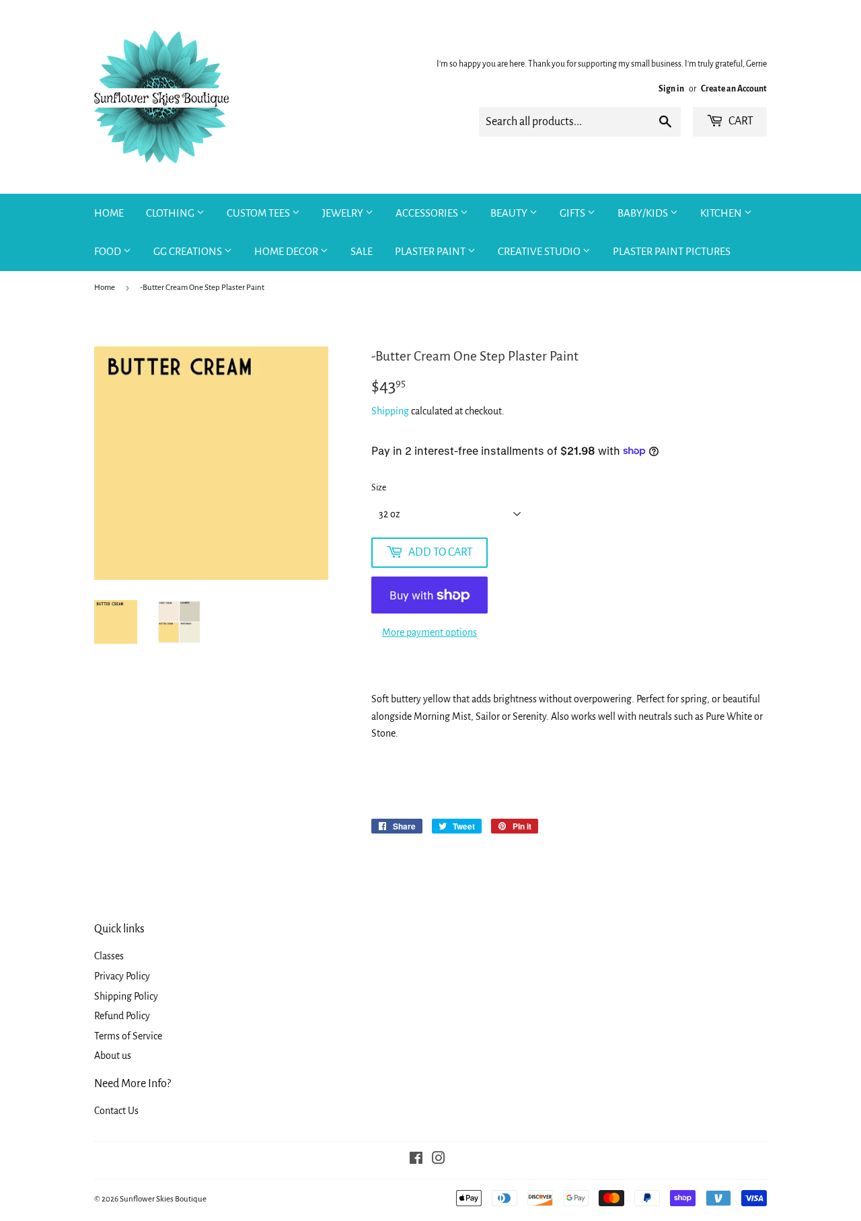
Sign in (671, 89)
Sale (361, 251)
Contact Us (116, 1110)
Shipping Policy (126, 996)
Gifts (573, 213)
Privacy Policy (122, 976)
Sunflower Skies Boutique (163, 1199)
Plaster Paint (431, 251)
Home (109, 213)
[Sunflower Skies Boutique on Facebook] (416, 1159)
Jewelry (343, 213)
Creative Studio (540, 251)
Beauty (509, 213)
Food (108, 251)
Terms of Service (128, 1036)
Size (378, 487)
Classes (109, 956)
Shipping (390, 411)
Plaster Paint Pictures (672, 251)
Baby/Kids (643, 213)
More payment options (429, 632)
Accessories (428, 213)
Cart (739, 121)
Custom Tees (259, 213)
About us (112, 1055)
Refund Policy (122, 1015)
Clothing (171, 213)
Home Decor (287, 251)
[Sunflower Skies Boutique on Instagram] (438, 1159)
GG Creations (188, 251)
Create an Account (734, 89)
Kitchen (722, 213)
